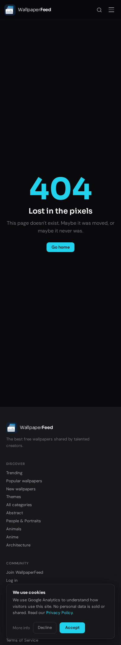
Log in (12, 580)
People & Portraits (23, 521)
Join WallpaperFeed (24, 572)
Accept (72, 627)
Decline (45, 627)
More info (21, 627)
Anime (12, 537)
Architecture (18, 545)
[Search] (99, 10)
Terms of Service (22, 640)
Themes (13, 496)
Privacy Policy (59, 612)
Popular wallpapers (24, 481)
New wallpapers (21, 489)
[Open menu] (111, 10)
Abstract (14, 512)
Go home (61, 247)
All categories (19, 504)
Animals (13, 529)
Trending (14, 472)
